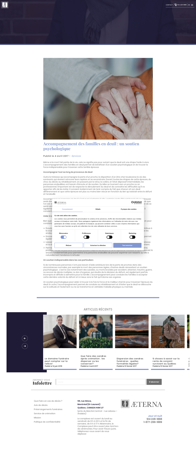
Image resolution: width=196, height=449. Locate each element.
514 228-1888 (182, 5)
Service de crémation (44, 413)
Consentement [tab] (67, 209)
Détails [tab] (98, 209)
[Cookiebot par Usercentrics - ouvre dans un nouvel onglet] (133, 202)
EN (189, 5)
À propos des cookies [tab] (128, 209)
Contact (169, 5)
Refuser (69, 245)
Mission (37, 417)
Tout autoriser (127, 245)
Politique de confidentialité (47, 422)
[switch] (86, 237)
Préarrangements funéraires (48, 409)
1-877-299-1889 (153, 422)
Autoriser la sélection (98, 245)
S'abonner (154, 382)
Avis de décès (41, 405)
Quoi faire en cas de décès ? (48, 401)
